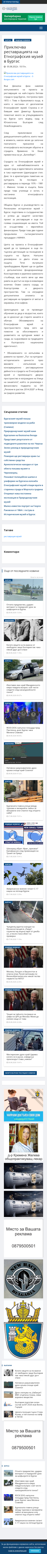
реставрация (10, 536)
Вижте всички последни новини (20, 1073)
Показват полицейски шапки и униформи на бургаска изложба (21, 479)
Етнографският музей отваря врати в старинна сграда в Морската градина (23, 487)
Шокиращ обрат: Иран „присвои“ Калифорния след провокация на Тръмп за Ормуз (22, 850)
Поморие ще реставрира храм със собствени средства (22, 458)
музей (19, 536)
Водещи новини (23, 40)
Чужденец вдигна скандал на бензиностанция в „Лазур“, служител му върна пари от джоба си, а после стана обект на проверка (23, 931)
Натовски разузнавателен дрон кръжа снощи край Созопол (22, 769)
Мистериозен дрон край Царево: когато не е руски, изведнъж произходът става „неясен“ (22, 1056)
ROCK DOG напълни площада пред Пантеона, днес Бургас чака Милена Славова (23, 730)
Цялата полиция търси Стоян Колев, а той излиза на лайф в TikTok (29, 1414)
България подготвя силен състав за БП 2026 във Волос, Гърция (29, 1404)
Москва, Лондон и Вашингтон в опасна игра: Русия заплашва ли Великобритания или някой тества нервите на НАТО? (23, 975)
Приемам (35, 1551)
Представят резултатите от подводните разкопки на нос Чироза (23, 441)
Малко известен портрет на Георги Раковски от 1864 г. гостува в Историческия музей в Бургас (22, 510)
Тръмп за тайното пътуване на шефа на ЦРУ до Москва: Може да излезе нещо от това (23, 1016)
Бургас (8, 40)
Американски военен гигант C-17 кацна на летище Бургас (22, 889)
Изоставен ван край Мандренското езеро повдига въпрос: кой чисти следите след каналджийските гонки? (23, 688)
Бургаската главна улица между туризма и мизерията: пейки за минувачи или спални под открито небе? (23, 809)
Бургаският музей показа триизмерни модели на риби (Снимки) (19, 422)
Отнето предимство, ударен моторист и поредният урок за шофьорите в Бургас (21, 607)
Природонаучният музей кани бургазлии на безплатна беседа (20, 433)
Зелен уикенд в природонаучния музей (21, 449)
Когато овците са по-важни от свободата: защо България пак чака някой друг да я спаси (23, 647)
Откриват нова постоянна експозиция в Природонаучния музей (20, 497)
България (9, 620)
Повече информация (17, 1551)
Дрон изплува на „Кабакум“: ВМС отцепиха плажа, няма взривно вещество (28, 1394)
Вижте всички (37, 577)
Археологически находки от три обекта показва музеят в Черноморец (21, 468)
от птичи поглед (11, 2)
